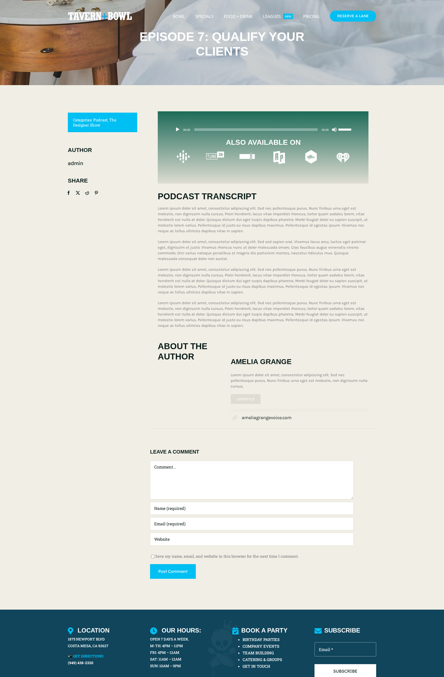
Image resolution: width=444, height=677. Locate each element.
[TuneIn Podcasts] (215, 152)
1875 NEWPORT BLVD (86, 639)
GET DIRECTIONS (88, 656)
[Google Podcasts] (183, 152)
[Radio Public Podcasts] (279, 152)
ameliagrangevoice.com (267, 417)
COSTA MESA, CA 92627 (88, 645)
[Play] (177, 129)
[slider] (345, 129)
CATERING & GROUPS (262, 659)
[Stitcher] (247, 152)
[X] (77, 192)
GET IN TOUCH (256, 666)
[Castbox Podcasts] (311, 152)
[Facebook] (68, 192)
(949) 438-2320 (80, 662)
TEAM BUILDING (258, 652)
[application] (263, 129)
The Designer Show (94, 122)
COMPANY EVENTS (261, 646)
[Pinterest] (96, 192)
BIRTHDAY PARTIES (261, 639)
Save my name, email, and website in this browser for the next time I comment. (227, 556)
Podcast (100, 119)
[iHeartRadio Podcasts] (343, 152)
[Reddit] (87, 192)
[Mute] (334, 129)
